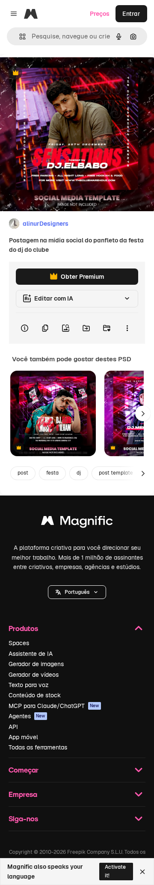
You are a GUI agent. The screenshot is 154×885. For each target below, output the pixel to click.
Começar (23, 769)
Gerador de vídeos (34, 674)
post (23, 472)
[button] (77, 592)
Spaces (19, 643)
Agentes (27, 716)
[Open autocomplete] (19, 36)
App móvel (23, 737)
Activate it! (115, 871)
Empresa (23, 794)
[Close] (142, 872)
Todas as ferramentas (38, 747)
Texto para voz (29, 685)
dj (79, 472)
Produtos (23, 628)
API (13, 727)
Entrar (131, 14)
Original (55, 73)
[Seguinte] (143, 413)
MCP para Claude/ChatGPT (54, 706)
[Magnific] (77, 522)
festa (52, 472)
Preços (100, 14)
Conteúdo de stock (35, 695)
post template (116, 472)
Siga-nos (23, 818)
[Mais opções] (127, 328)
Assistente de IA (31, 654)
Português (77, 592)
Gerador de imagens (36, 664)
